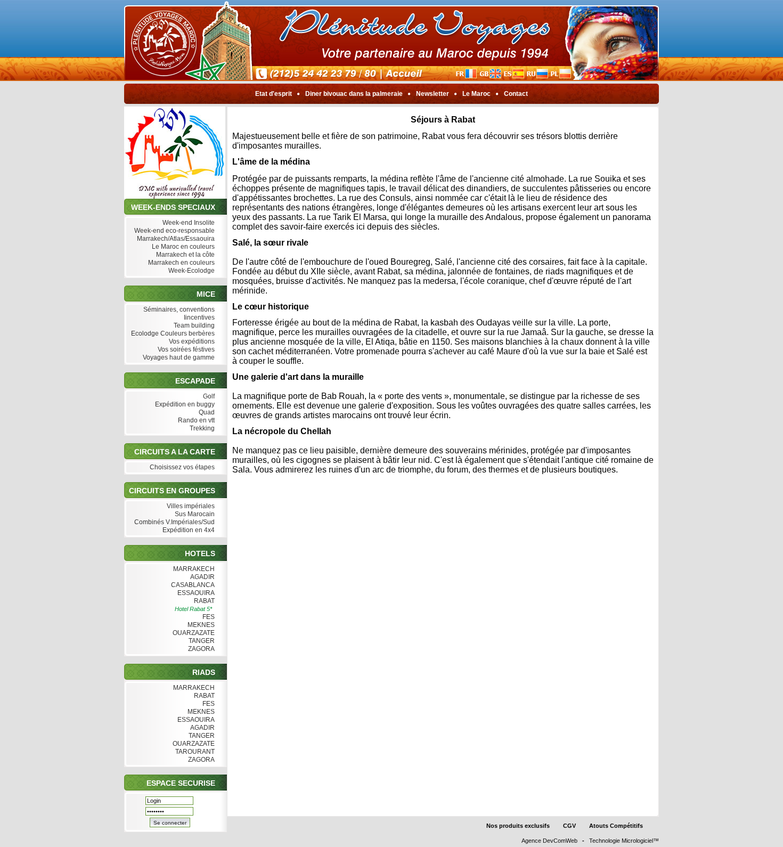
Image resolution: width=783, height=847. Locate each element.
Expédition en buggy (184, 404)
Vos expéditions (191, 341)
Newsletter (432, 93)
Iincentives (198, 317)
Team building (193, 325)
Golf (208, 396)
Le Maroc (476, 93)
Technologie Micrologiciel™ (624, 840)
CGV (569, 825)
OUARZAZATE (193, 633)
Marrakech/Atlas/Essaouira (175, 238)
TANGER (201, 641)
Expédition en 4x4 (188, 530)
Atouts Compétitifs (616, 825)
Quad (206, 412)
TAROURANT (194, 751)
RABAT (203, 601)
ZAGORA (200, 649)
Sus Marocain (194, 514)
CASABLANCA (192, 585)
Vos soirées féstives (185, 349)
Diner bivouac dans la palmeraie (354, 93)
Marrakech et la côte (184, 254)
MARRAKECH (193, 569)
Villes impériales (190, 506)
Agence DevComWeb (549, 840)
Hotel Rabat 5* (193, 609)
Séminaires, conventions (178, 309)
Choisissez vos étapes (181, 467)
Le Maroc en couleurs (182, 246)
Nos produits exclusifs (518, 825)
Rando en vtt (195, 420)
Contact (515, 93)
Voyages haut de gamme (178, 357)
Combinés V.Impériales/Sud (174, 522)
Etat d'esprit (273, 93)
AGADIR (202, 577)
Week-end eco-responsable (174, 230)
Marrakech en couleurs (180, 262)
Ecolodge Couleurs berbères (172, 333)
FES (208, 617)
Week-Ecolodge (191, 270)
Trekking (201, 428)
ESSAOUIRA (195, 593)
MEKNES (200, 625)
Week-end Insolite (188, 222)
